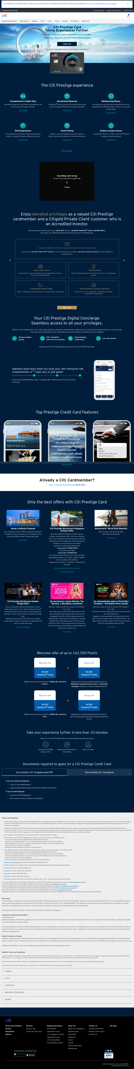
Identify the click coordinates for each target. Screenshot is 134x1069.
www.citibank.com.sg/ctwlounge (69, 886)
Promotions (75, 21)
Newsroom (72, 1037)
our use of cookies (109, 4)
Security (29, 1026)
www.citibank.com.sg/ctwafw (58, 884)
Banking (34, 21)
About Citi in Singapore (76, 1029)
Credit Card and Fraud (34, 1031)
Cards (57, 21)
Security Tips (30, 1029)
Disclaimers (9, 1031)
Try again (67, 187)
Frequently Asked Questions (12, 862)
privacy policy (95, 4)
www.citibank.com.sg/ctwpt (64, 890)
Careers (71, 1040)
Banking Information (54, 1026)
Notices (8, 1034)
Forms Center (99, 10)
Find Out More (111, 537)
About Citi (72, 1026)
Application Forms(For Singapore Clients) (55, 1033)
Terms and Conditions (13, 1026)
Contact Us (93, 1026)
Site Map (113, 1026)
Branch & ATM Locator (97, 1031)
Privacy (8, 1029)
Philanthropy (72, 1048)
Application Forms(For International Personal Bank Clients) (55, 1040)
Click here (7, 870)
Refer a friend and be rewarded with (67, 485)
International (24, 21)
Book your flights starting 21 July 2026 (67, 568)
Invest (42, 21)
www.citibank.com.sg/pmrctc (78, 882)
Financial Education (75, 1045)
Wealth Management (9, 21)
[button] (10, 260)
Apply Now (85, 21)
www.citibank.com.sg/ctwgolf (68, 888)
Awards (70, 1043)
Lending (65, 21)
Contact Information (96, 1029)
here (106, 821)
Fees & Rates (51, 1029)
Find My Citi (128, 10)
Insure (50, 21)
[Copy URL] (67, 182)
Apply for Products (114, 10)
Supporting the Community (73, 1033)
